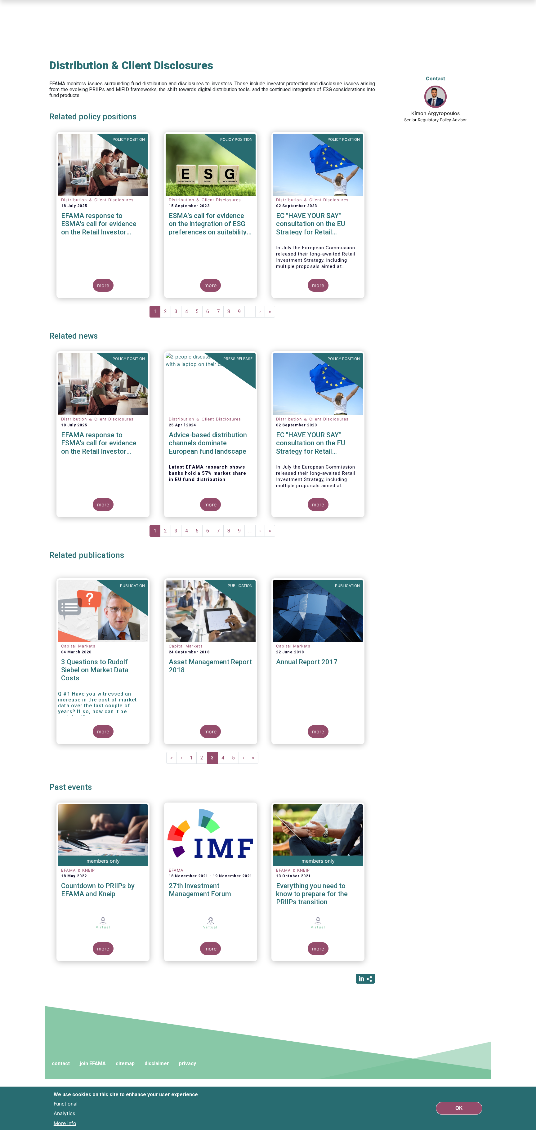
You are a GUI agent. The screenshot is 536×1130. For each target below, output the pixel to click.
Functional (66, 1103)
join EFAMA (93, 1063)
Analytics (64, 1113)
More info (65, 1123)
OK (459, 1108)
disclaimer (157, 1063)
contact (61, 1063)
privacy (187, 1063)
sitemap (125, 1063)
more (103, 285)
